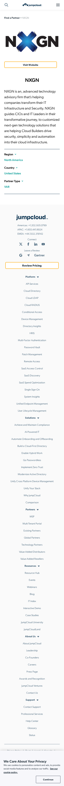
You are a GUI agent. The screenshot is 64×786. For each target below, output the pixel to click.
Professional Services (32, 713)
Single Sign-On (32, 389)
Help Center (32, 720)
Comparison (32, 502)
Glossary (32, 727)
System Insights (32, 396)
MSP (32, 516)
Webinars (32, 586)
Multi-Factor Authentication (32, 340)
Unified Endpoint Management (32, 403)
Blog (32, 593)
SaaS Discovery (32, 375)
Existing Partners (32, 530)
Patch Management (32, 354)
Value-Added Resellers (32, 558)
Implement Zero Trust (32, 467)
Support (30, 699)
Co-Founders (32, 657)
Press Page (32, 671)
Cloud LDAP (32, 297)
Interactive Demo (32, 608)
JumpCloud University (32, 622)
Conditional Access (32, 311)
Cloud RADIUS (32, 304)
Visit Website (30, 64)
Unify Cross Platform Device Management (32, 481)
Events (32, 579)
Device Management (32, 318)
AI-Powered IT (32, 431)
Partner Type (12, 181)
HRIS (32, 333)
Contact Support (32, 706)
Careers (32, 664)
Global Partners (32, 537)
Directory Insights (32, 326)
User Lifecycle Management (32, 410)
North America (13, 160)
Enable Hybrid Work (32, 452)
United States (12, 173)
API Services (32, 283)
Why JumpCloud (32, 495)
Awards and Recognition (32, 678)
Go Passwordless (32, 459)
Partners (30, 509)
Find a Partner (12, 17)
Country (9, 167)
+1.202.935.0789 (37, 225)
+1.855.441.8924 (33, 229)
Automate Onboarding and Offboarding (32, 438)
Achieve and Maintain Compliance (32, 424)
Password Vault (32, 347)
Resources (30, 565)
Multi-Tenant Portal (32, 523)
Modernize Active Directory (32, 474)
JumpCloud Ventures (32, 685)
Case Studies (32, 615)
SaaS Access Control (32, 368)
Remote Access (32, 361)
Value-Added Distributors (32, 551)
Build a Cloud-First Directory (32, 445)
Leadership (32, 650)
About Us (30, 636)
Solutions (30, 417)
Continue (48, 779)
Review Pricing (32, 265)
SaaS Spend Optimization (32, 382)
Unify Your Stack (32, 488)
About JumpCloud (32, 643)
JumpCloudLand (32, 629)
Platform (30, 276)
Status (32, 734)
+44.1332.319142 (34, 233)
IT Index (32, 601)
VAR (6, 186)
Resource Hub (32, 572)
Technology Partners (32, 544)
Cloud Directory (32, 290)
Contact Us (32, 692)
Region (8, 154)
